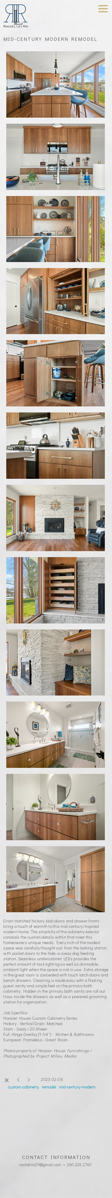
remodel (49, 1087)
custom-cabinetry (23, 1087)
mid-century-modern (77, 1087)
